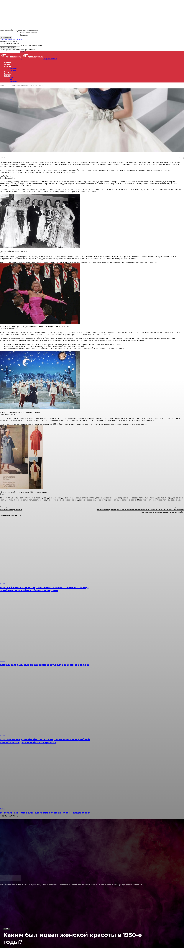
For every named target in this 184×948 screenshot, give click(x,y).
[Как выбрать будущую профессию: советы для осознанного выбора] (47, 629)
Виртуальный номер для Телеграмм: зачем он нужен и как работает (45, 812)
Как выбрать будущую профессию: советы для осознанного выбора (45, 664)
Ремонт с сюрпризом (11, 509)
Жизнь (6, 929)
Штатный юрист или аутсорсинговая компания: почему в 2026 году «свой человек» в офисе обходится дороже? (44, 589)
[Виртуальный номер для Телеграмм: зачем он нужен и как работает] (47, 777)
